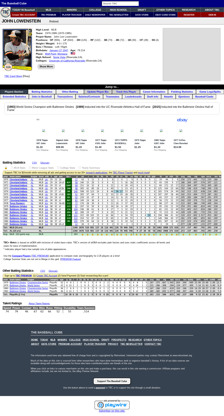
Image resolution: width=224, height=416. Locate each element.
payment (100, 387)
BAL (46, 206)
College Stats (67, 167)
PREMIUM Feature (70, 259)
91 (76, 194)
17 (76, 179)
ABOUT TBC (212, 9)
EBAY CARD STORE (165, 15)
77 (76, 203)
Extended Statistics (14, 96)
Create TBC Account (46, 276)
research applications (96, 172)
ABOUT (35, 344)
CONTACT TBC (153, 344)
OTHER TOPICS (165, 9)
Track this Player (126, 91)
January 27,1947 (59, 50)
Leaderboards (133, 96)
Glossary (45, 162)
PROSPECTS (118, 340)
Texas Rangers (17, 203)
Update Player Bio (98, 91)
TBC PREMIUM (48, 15)
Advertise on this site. (112, 410)
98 (76, 188)
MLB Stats (19, 167)
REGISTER (189, 15)
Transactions (65, 96)
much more (143, 172)
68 (76, 185)
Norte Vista (59, 57)
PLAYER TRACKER (72, 15)
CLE (46, 179)
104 (76, 209)
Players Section (14, 91)
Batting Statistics (42, 91)
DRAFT (142, 9)
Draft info (152, 96)
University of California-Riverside (67, 60)
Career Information (154, 91)
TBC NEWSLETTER (118, 15)
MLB (48, 9)
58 (76, 182)
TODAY (44, 340)
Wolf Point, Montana (56, 53)
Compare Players (21, 256)
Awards (168, 96)
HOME (34, 340)
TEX (46, 203)
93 (76, 197)
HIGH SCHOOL (118, 9)
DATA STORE (142, 15)
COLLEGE (95, 9)
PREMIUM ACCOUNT (70, 344)
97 (76, 206)
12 (76, 224)
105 (76, 221)
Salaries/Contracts (89, 96)
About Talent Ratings (39, 303)
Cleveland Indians (18, 179)
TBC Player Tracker (123, 172)
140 (76, 191)
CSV (34, 162)
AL (32, 179)
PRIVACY (113, 344)
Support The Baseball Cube (112, 381)
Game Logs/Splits (210, 91)
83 (76, 212)
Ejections (184, 96)
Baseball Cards (204, 96)
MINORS (72, 9)
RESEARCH (188, 9)
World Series (33, 285)
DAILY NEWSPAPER (95, 15)
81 (76, 200)
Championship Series (37, 282)
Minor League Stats (43, 167)
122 (76, 215)
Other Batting (70, 91)
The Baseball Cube (14, 3)
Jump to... (112, 86)
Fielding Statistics (182, 91)
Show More (46, 66)
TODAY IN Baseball (23, 9)
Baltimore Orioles (18, 206)
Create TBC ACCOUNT (23, 15)
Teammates (112, 96)
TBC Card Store (13, 76)
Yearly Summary (91, 167)
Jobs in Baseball (42, 96)
